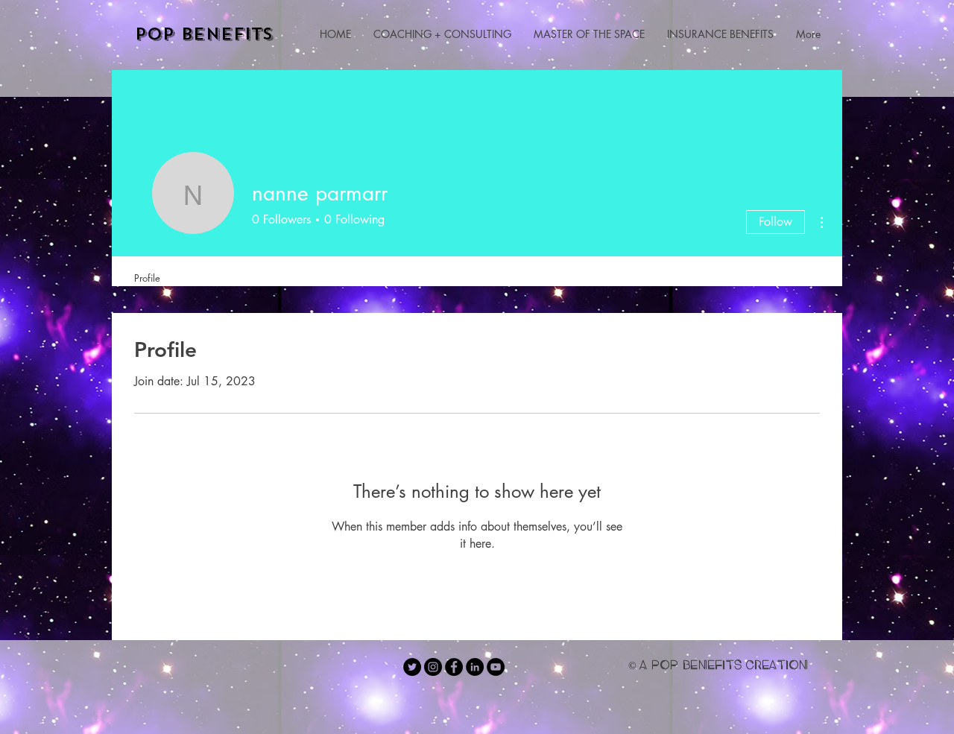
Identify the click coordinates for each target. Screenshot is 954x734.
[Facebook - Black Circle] (454, 667)
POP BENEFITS (204, 34)
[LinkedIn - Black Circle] (475, 667)
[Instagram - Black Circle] (433, 667)
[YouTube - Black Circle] (496, 667)
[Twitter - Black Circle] (412, 667)
